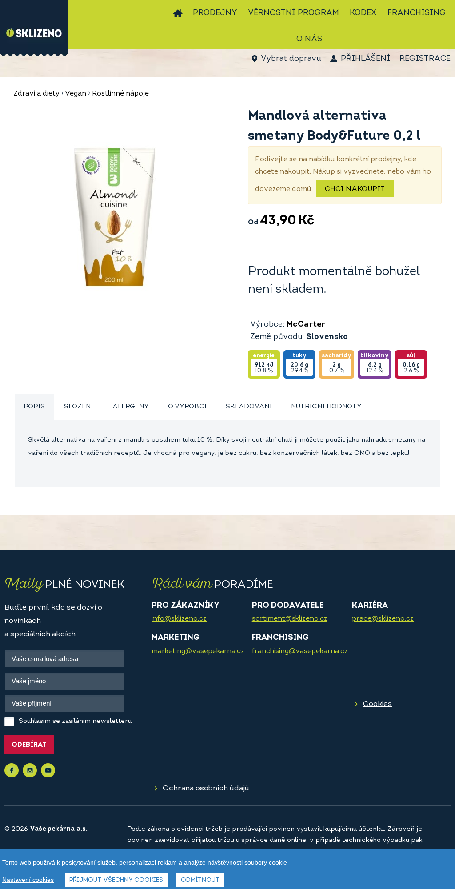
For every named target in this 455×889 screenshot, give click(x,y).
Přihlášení (365, 59)
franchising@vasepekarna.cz (300, 651)
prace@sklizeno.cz (383, 618)
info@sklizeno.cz (179, 618)
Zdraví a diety (36, 93)
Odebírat (29, 745)
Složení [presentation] (78, 406)
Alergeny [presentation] (130, 406)
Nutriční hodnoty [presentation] (326, 406)
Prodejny (215, 13)
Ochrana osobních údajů (206, 788)
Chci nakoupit (355, 189)
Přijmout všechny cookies (116, 880)
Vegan (75, 93)
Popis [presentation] (34, 406)
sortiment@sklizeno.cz (289, 618)
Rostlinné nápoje (120, 93)
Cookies (377, 704)
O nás (309, 40)
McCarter (306, 325)
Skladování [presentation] (249, 406)
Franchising (416, 13)
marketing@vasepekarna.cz (198, 651)
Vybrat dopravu (291, 59)
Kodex (363, 13)
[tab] (34, 407)
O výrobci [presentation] (187, 406)
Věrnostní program (293, 13)
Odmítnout (200, 880)
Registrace (425, 59)
